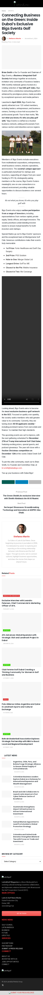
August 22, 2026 (19, 844)
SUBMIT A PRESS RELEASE (12, 948)
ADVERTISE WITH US (9, 959)
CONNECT (5, 964)
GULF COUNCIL (7, 925)
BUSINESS (5, 930)
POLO (6, 699)
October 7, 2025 (8, 747)
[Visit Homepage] (21, 3)
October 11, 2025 (8, 678)
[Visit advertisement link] (21, 993)
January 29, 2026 (8, 643)
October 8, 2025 (8, 713)
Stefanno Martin (15, 38)
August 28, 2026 (19, 787)
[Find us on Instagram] (9, 985)
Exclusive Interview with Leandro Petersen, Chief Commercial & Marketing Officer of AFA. (21, 603)
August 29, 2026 (19, 772)
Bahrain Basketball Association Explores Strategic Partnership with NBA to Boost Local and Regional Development (20, 741)
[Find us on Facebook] (12, 985)
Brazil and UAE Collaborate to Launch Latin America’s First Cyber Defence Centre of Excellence (26, 795)
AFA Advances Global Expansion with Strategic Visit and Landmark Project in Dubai (20, 638)
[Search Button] (40, 3)
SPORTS (11, 11)
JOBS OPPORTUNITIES (10, 962)
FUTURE (5, 933)
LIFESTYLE (6, 935)
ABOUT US (6, 956)
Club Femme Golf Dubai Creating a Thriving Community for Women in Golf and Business (20, 672)
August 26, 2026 (19, 802)
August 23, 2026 (19, 829)
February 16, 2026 (8, 609)
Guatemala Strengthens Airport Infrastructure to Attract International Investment (24, 810)
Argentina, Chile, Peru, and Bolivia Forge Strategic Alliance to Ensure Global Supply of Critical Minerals (27, 765)
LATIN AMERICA (8, 927)
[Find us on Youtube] (15, 985)
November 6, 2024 (31, 38)
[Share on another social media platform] (35, 482)
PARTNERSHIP (7, 946)
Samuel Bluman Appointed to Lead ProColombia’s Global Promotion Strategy (26, 824)
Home (4, 11)
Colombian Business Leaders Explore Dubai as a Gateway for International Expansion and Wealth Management (27, 780)
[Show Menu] (3, 3)
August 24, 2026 (19, 817)
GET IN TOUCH (21, 913)
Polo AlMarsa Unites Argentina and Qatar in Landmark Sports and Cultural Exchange (21, 707)
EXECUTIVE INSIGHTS (11, 596)
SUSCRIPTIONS (7, 943)
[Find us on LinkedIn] (6, 985)
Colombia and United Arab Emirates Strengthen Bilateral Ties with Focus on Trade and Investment (26, 838)
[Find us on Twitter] (3, 985)
